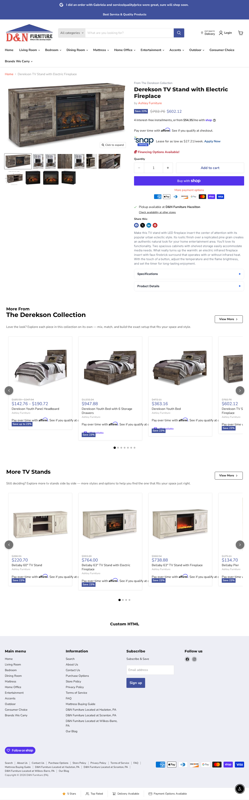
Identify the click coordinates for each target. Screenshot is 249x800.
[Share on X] (142, 225)
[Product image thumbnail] (38, 161)
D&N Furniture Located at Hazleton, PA (91, 710)
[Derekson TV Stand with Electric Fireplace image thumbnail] (18, 161)
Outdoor (195, 50)
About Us (72, 664)
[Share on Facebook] (136, 225)
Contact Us (73, 670)
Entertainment (151, 50)
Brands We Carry (17, 61)
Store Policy (73, 681)
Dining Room (76, 50)
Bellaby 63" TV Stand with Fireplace (177, 565)
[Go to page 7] (134, 448)
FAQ (69, 698)
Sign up (136, 682)
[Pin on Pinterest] (155, 225)
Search (70, 659)
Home (9, 50)
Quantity (139, 159)
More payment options (189, 190)
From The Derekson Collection (153, 83)
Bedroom (52, 50)
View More (226, 319)
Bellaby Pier (230, 565)
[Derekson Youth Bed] (180, 368)
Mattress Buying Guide (80, 704)
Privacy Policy (75, 687)
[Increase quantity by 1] (168, 168)
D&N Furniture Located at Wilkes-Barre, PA (29, 771)
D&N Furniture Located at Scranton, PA (91, 715)
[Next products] (240, 390)
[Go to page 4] (124, 448)
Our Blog (71, 731)
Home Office (123, 50)
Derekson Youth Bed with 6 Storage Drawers (107, 411)
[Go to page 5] (128, 448)
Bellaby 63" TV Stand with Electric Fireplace (106, 567)
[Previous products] (9, 390)
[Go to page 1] (114, 448)
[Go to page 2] (118, 448)
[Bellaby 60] (40, 525)
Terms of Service (76, 693)
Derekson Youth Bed (166, 409)
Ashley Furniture (150, 103)
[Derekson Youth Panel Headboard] (40, 368)
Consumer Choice (222, 50)
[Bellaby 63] (110, 525)
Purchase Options (77, 676)
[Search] (179, 32)
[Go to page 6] (131, 448)
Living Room (28, 50)
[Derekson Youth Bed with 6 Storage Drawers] (110, 368)
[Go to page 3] (121, 448)
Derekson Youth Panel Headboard (35, 409)
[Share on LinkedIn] (148, 225)
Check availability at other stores (157, 212)
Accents (175, 50)
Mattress (100, 50)
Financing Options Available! (158, 152)
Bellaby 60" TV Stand (27, 565)
